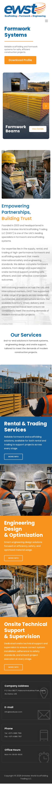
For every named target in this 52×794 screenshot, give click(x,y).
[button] (46, 106)
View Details (38, 128)
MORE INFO (13, 456)
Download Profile (20, 60)
